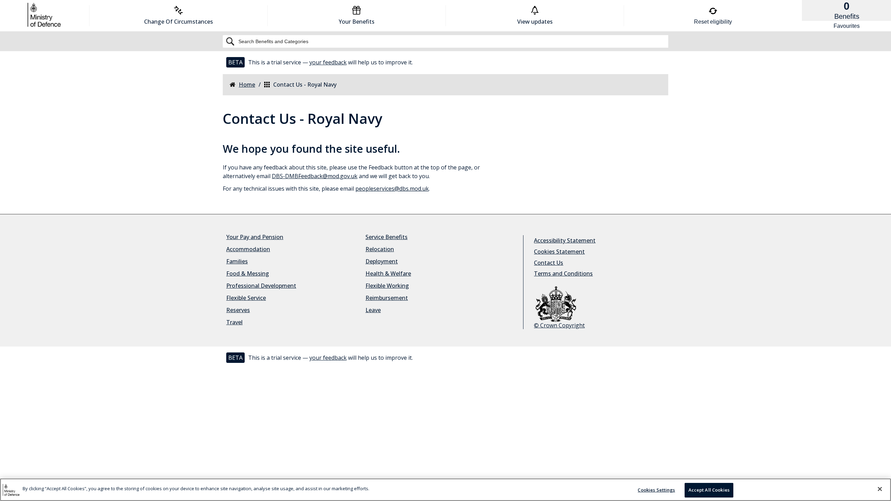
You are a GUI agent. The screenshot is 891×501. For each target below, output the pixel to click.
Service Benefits (386, 237)
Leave (373, 310)
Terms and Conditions (563, 273)
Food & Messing (247, 273)
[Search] (445, 41)
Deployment (381, 261)
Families (237, 261)
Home (247, 84)
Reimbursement (386, 298)
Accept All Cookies (709, 490)
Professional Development (261, 285)
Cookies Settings (656, 490)
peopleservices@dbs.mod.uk (392, 188)
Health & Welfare (388, 273)
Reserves (238, 310)
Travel (234, 322)
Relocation (379, 249)
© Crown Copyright (559, 325)
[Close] (880, 488)
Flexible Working (387, 285)
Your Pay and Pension (254, 237)
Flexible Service (246, 298)
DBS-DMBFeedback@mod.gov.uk (314, 176)
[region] (445, 489)
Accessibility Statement (565, 240)
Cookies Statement (559, 251)
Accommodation (248, 249)
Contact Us (548, 263)
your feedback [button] (328, 62)
